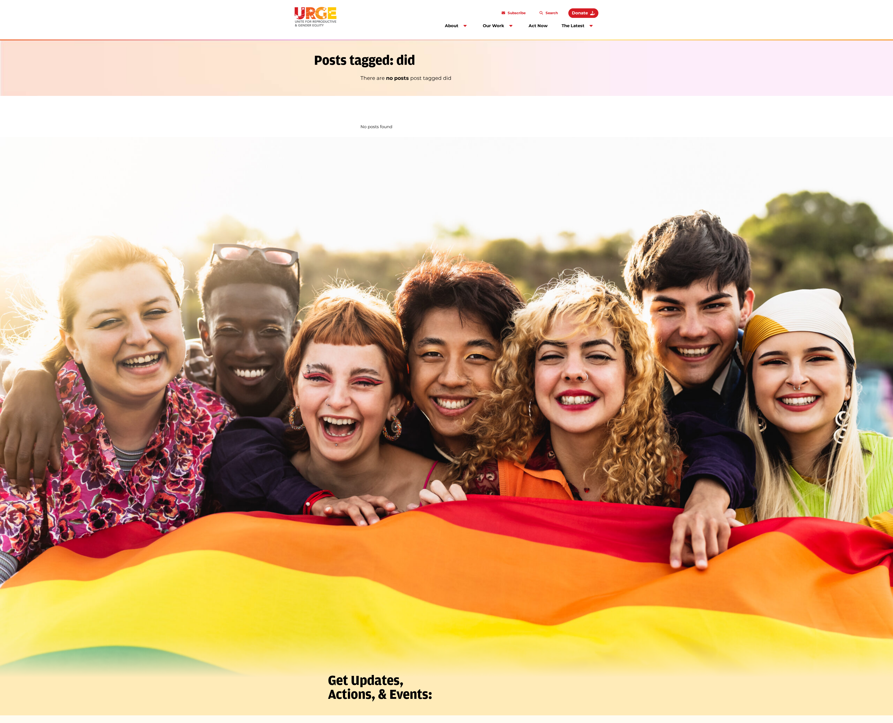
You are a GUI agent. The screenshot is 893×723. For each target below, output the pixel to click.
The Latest (573, 25)
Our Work (493, 25)
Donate (580, 13)
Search (551, 13)
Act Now (538, 25)
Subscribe (516, 13)
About (451, 25)
